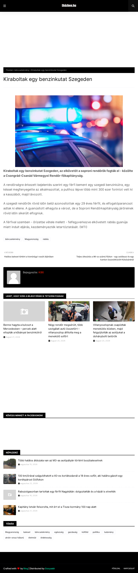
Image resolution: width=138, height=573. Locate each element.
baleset (26, 532)
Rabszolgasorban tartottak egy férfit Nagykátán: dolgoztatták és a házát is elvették (67, 491)
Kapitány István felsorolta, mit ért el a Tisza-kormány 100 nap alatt (57, 506)
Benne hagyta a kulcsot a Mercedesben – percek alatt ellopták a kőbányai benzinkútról (22, 328)
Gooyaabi (50, 568)
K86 (41, 272)
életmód (32, 537)
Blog (25, 568)
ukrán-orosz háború (14, 537)
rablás (46, 239)
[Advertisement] (69, 42)
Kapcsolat (129, 568)
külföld (85, 532)
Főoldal (9, 70)
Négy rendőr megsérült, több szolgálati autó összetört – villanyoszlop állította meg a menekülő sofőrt (65, 330)
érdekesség (46, 537)
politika (96, 532)
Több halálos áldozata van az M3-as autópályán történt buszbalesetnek (60, 460)
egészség (58, 532)
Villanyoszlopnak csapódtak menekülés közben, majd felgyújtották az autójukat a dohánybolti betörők (109, 330)
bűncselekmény (21, 70)
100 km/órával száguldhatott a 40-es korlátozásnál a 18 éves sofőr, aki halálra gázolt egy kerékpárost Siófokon (70, 477)
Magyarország (31, 239)
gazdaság (72, 532)
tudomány (109, 532)
